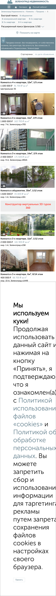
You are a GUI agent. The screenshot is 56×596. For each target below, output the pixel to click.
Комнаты (30, 12)
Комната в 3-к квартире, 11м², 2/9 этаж (22, 118)
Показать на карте (30, 33)
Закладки (23, 7)
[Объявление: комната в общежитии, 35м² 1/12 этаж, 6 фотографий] (28, 188)
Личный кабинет (40, 7)
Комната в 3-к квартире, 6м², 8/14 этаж (22, 274)
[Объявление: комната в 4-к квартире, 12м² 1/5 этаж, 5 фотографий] (28, 79)
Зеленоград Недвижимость (12, 12)
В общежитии (26, 16)
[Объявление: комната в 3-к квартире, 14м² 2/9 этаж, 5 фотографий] (28, 151)
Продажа (40, 12)
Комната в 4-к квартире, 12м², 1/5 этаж (22, 82)
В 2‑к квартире (35, 19)
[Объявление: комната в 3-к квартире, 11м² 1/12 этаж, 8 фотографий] (28, 236)
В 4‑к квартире (25, 22)
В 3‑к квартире (8, 22)
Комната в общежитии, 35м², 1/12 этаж (21, 191)
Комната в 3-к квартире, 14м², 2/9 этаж (22, 154)
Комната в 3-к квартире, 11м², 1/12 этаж (22, 239)
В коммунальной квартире (14, 19)
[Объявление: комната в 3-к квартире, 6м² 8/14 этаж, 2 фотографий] (28, 271)
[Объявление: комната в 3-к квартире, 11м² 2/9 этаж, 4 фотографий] (28, 115)
